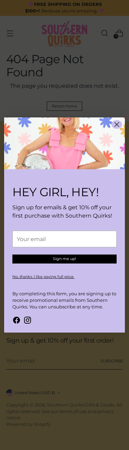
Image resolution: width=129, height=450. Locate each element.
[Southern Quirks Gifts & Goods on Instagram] (27, 321)
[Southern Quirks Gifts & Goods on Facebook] (16, 321)
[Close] (116, 124)
